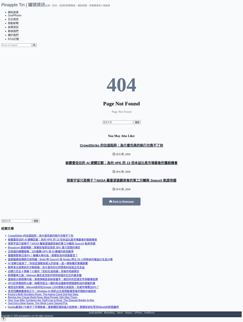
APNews (138, 312)
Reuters (128, 312)
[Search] (34, 45)
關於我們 (13, 35)
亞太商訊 (13, 19)
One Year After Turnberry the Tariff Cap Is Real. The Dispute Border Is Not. (51, 300)
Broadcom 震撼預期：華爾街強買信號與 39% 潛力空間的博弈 (44, 247)
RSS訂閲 (13, 39)
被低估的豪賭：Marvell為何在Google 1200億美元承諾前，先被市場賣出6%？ (53, 287)
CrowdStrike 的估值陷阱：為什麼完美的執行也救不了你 (121, 145)
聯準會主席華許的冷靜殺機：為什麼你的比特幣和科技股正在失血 (46, 267)
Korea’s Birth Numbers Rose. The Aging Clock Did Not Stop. (43, 294)
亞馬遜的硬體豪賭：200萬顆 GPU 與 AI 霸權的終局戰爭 (41, 251)
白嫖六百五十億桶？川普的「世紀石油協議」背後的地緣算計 (43, 271)
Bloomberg (109, 312)
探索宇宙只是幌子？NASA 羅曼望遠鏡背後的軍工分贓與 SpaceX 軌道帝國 (121, 180)
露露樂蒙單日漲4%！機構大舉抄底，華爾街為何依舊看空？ (43, 255)
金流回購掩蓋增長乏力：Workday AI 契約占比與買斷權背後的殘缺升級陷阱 (52, 291)
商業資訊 (13, 27)
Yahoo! (120, 312)
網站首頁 (13, 12)
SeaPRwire (14, 15)
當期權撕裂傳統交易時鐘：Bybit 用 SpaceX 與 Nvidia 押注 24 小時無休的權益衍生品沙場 (60, 259)
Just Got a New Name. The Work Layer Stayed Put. (38, 303)
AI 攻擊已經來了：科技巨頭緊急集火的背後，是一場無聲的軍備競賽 (48, 263)
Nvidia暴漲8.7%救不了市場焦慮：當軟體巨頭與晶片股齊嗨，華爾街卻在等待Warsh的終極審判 (63, 307)
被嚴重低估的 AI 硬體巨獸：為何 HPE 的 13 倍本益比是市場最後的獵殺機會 (121, 163)
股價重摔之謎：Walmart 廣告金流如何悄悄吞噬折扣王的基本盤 (45, 275)
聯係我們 (13, 31)
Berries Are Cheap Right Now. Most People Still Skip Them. (43, 297)
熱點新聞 (13, 23)
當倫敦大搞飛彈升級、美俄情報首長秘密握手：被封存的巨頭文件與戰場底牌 (53, 279)
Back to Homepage (123, 201)
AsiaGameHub (95, 312)
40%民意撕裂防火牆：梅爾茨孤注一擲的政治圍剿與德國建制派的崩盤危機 (51, 283)
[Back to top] (3, 319)
